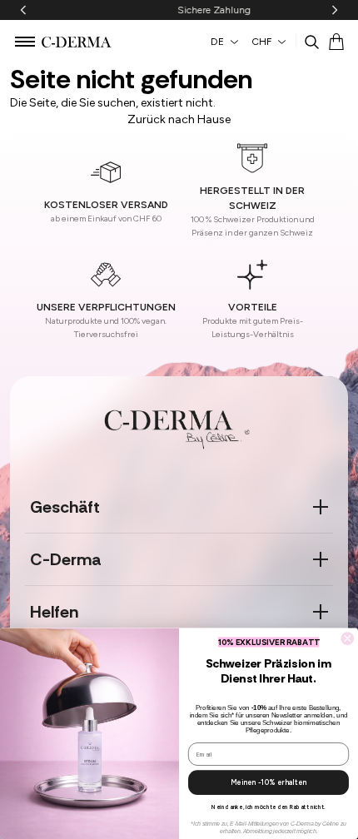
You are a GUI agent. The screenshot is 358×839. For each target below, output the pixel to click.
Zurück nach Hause (179, 119)
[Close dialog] (348, 639)
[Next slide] (334, 10)
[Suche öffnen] (311, 41)
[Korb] (336, 41)
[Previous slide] (23, 10)
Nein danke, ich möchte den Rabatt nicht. (268, 807)
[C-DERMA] (77, 42)
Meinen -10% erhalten (268, 782)
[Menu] (25, 40)
